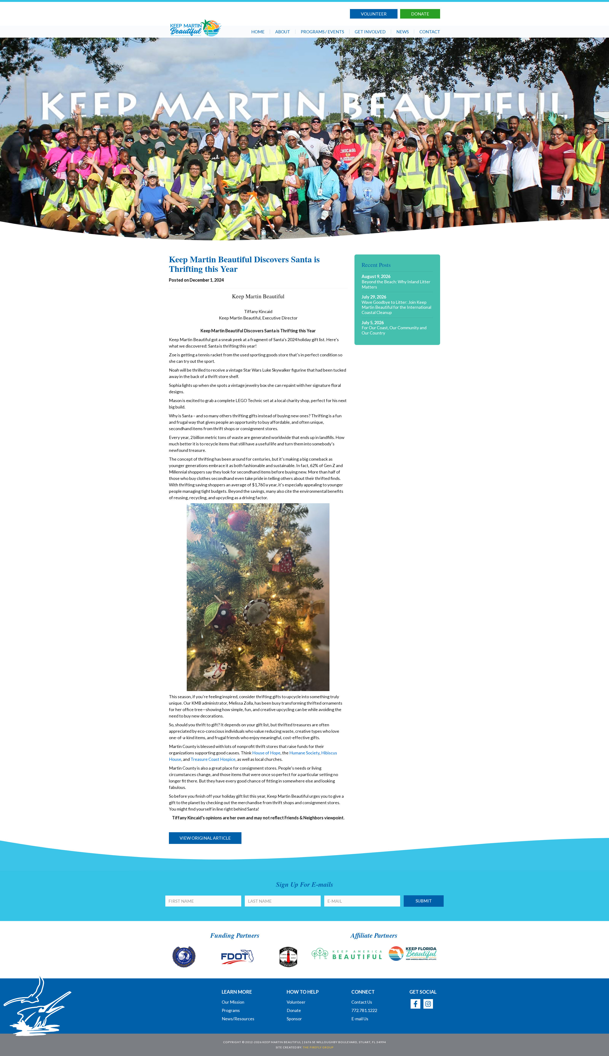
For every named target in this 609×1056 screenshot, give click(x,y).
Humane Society (304, 752)
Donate (420, 13)
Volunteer (374, 13)
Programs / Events (322, 32)
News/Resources (238, 1018)
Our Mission (233, 1002)
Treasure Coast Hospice (213, 759)
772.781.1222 (364, 1010)
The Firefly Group (318, 1047)
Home (258, 32)
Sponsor (294, 1018)
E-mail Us (359, 1018)
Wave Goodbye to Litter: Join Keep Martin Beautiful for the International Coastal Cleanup (396, 307)
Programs (231, 1010)
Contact (429, 32)
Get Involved (370, 32)
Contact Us (361, 1002)
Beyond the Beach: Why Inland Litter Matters (396, 284)
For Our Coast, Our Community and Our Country (394, 330)
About (282, 32)
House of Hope (266, 752)
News (402, 32)
